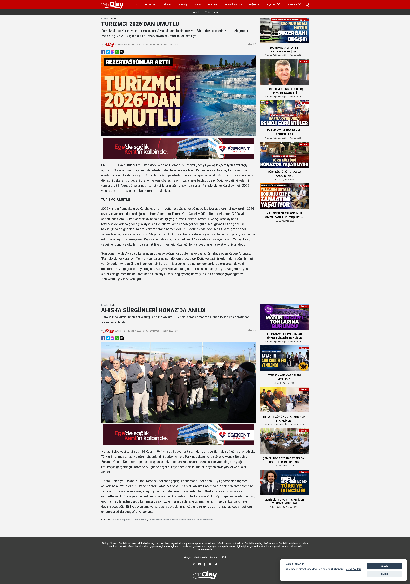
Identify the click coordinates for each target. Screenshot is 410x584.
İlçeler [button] (271, 4)
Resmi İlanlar (233, 4)
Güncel (167, 4)
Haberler (105, 19)
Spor (197, 4)
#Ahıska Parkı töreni (158, 519)
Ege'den (212, 4)
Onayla (384, 566)
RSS (223, 557)
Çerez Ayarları (353, 569)
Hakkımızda (200, 557)
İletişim (214, 557)
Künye (187, 557)
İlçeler (112, 305)
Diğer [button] (252, 4)
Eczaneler (196, 12)
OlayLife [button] (291, 4)
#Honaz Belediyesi (203, 519)
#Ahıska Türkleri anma (181, 519)
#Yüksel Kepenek (122, 519)
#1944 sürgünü (139, 519)
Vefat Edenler (212, 12)
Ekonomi (150, 4)
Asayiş (183, 4)
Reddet (384, 574)
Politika (132, 4)
